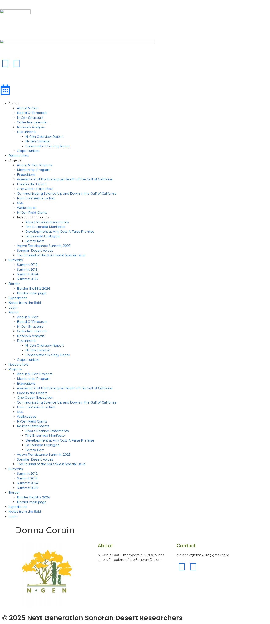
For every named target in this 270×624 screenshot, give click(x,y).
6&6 (20, 203)
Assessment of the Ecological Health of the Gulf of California (65, 179)
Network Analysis (30, 127)
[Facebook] (5, 63)
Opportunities (28, 151)
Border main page (31, 293)
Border (14, 284)
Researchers (18, 156)
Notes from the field (24, 303)
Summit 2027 (27, 279)
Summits (15, 260)
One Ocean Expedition (35, 189)
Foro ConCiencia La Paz (36, 198)
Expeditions (26, 175)
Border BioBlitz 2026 (33, 288)
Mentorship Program (33, 170)
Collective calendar (32, 122)
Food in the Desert (32, 184)
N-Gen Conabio (37, 141)
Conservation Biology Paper (47, 146)
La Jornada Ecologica (42, 236)
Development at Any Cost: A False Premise (59, 232)
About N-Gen (27, 108)
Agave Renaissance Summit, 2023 (44, 246)
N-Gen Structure (30, 118)
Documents (26, 132)
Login (12, 307)
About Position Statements (47, 222)
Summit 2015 (27, 269)
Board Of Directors (32, 113)
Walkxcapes (26, 208)
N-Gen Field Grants (32, 213)
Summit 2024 (27, 274)
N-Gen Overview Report (44, 137)
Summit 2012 (27, 265)
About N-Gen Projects (34, 165)
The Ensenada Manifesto (45, 227)
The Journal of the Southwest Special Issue (51, 255)
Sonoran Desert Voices (35, 251)
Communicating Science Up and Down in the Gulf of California (66, 194)
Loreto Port (34, 241)
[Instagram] (16, 63)
